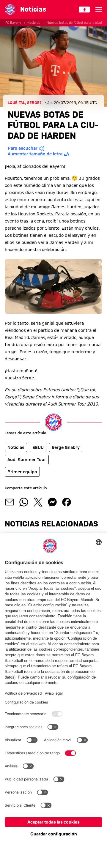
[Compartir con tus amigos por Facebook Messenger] (52, 502)
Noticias (33, 22)
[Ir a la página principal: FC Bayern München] (10, 9)
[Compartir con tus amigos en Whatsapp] (24, 502)
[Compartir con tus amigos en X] (38, 502)
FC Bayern (13, 22)
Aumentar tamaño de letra (35, 154)
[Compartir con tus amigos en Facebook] (66, 502)
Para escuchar (22, 148)
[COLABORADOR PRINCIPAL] (84, 9)
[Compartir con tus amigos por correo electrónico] (9, 502)
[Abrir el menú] (98, 9)
